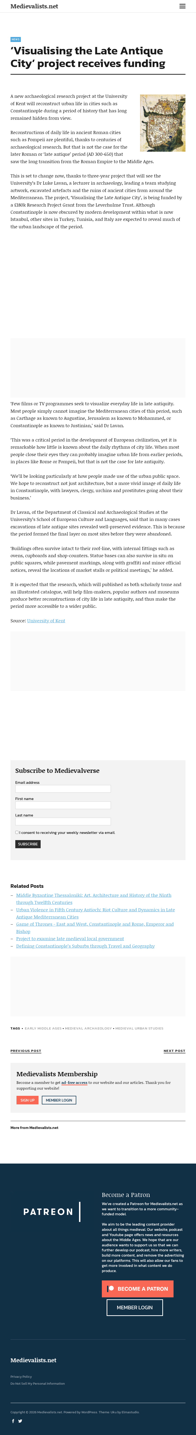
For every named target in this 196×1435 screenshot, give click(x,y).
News (16, 39)
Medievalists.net (34, 6)
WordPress (89, 1412)
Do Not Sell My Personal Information (38, 1383)
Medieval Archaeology (88, 1028)
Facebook (13, 1420)
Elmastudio (130, 1412)
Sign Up (27, 1100)
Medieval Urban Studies (139, 1028)
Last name (24, 815)
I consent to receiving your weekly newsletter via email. (67, 832)
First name (24, 798)
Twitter (20, 1420)
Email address (27, 782)
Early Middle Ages (43, 1028)
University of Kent (46, 620)
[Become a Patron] (138, 1296)
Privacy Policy (21, 1376)
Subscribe (28, 844)
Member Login (59, 1100)
